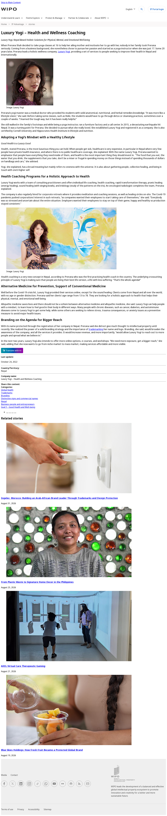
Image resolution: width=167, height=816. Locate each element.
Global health (7, 389)
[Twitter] (10, 412)
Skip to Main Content (11, 2)
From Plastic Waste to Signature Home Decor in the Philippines (37, 582)
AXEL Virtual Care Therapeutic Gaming (23, 666)
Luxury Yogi (64, 51)
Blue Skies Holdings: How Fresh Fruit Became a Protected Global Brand (42, 749)
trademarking (96, 329)
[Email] (15, 412)
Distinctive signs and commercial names (19, 398)
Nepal (4, 401)
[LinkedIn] (12, 412)
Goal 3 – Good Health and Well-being (18, 407)
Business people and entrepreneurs (17, 404)
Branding (5, 395)
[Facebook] (7, 412)
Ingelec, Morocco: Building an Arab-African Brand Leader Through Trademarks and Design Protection (59, 498)
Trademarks (6, 392)
